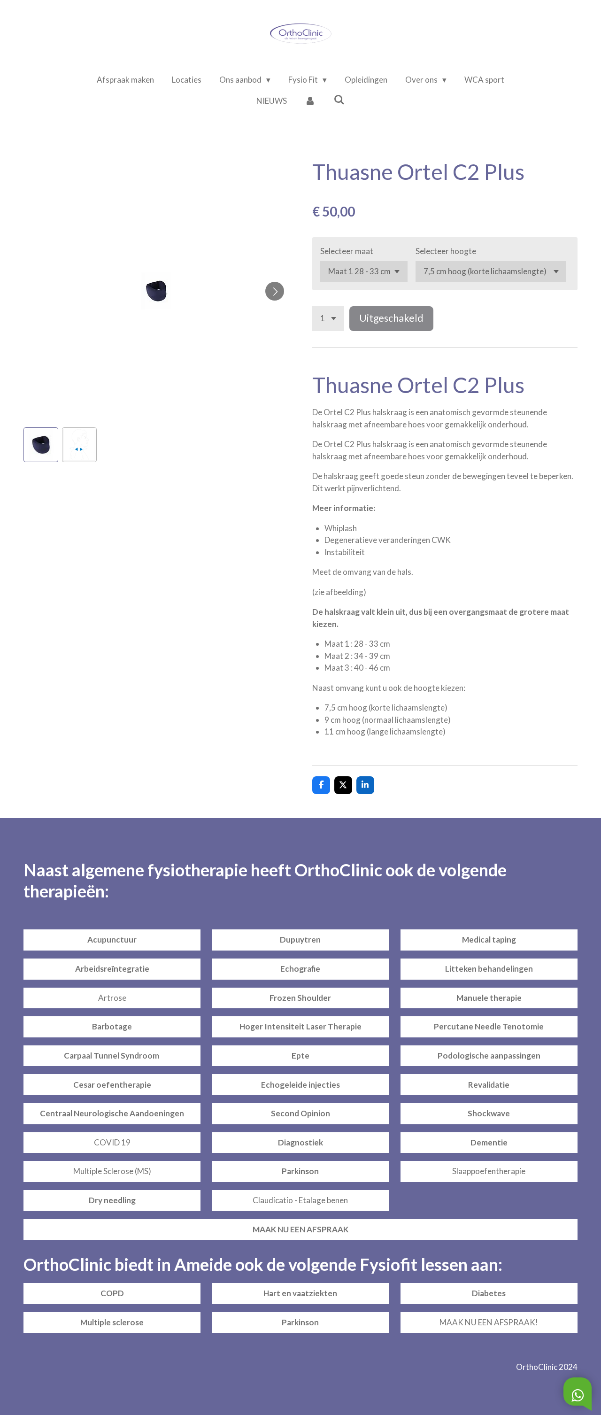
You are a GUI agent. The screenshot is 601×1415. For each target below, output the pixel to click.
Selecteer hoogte (446, 251)
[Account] (310, 101)
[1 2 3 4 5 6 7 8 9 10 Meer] (328, 318)
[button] (40, 444)
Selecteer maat (346, 251)
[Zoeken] (339, 100)
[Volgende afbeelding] (274, 291)
